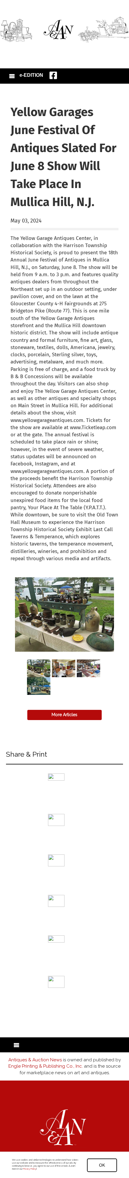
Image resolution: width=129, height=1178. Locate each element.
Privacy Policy (29, 1169)
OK (102, 1165)
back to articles (25, 565)
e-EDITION (31, 75)
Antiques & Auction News (35, 1060)
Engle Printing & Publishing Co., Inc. (45, 1066)
